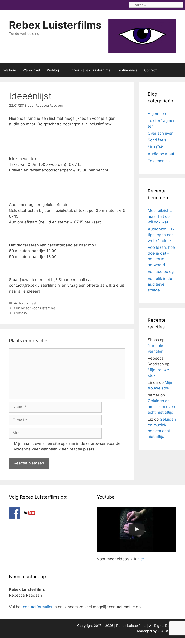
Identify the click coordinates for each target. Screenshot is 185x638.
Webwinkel (31, 70)
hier (140, 559)
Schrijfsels (157, 140)
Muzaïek (155, 147)
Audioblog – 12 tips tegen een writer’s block (161, 235)
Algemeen (157, 113)
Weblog (53, 70)
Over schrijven (160, 133)
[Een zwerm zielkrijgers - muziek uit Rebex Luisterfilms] (136, 529)
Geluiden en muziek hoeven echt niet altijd (161, 407)
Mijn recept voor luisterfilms (35, 308)
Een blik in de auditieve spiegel (160, 284)
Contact (150, 70)
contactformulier (38, 607)
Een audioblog (161, 271)
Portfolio (20, 313)
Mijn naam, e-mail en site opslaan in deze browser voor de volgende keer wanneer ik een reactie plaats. (67, 446)
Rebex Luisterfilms (55, 25)
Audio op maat (25, 303)
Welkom (9, 70)
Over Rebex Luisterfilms (91, 70)
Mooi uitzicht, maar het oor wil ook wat (160, 216)
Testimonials (127, 70)
